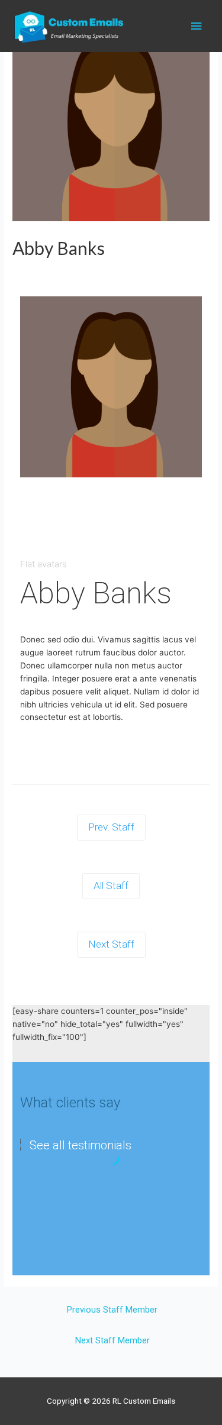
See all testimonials (80, 1145)
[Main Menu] (196, 26)
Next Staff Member (112, 1340)
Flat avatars (43, 564)
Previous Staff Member (112, 1309)
